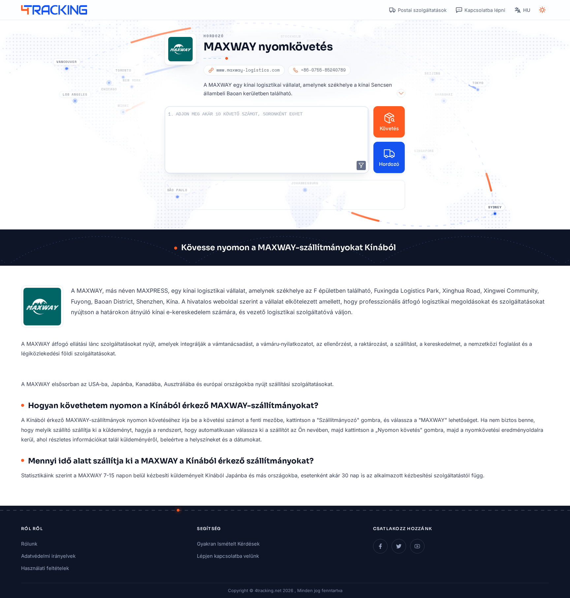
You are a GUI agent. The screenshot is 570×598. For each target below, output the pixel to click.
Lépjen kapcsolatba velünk (228, 556)
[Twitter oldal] (399, 546)
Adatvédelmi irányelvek (48, 556)
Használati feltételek (45, 568)
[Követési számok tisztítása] (361, 165)
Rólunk (29, 544)
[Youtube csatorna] (417, 546)
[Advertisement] (285, 195)
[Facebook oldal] (380, 546)
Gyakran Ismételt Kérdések (228, 544)
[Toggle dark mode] (542, 9)
